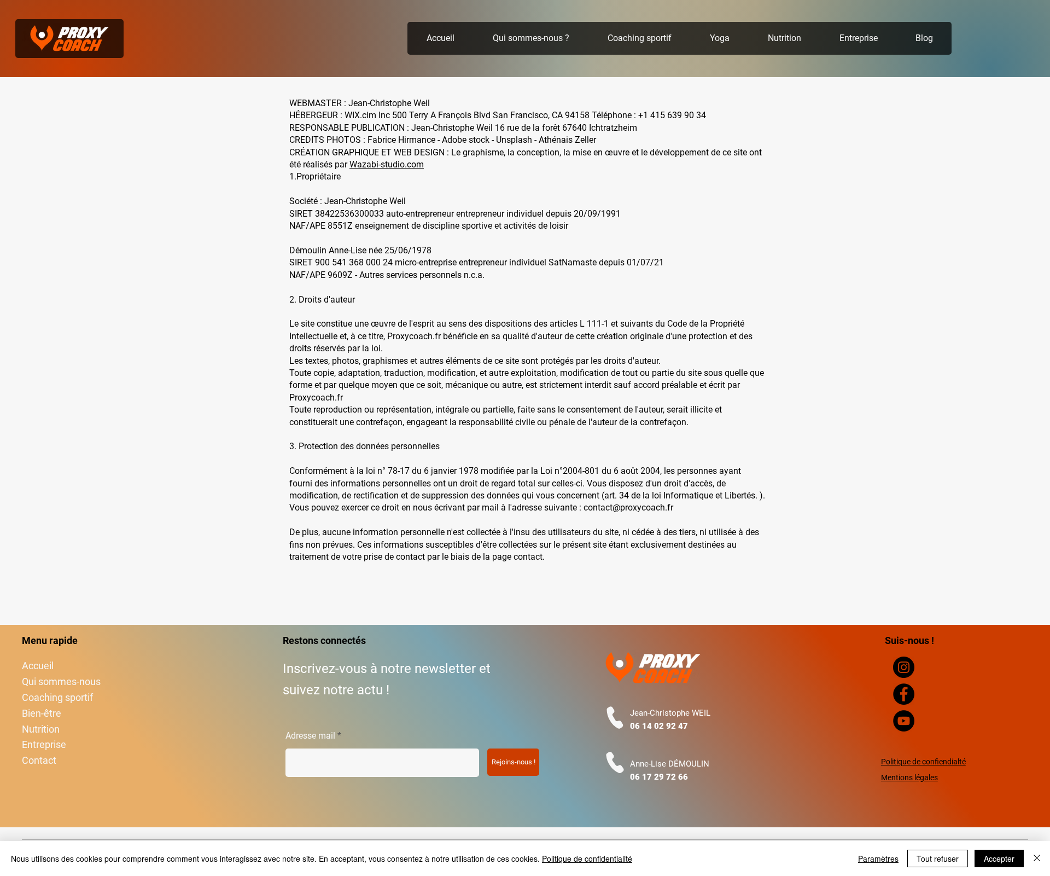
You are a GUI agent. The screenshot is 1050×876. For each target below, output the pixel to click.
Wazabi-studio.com (386, 164)
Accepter (999, 858)
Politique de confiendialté (923, 761)
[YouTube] (903, 721)
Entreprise (44, 744)
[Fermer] (1036, 858)
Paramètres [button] (878, 858)
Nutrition (41, 729)
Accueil (38, 665)
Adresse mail (310, 736)
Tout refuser (938, 858)
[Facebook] (903, 694)
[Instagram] (903, 667)
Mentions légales (909, 777)
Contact (39, 760)
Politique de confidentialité (587, 858)
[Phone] (615, 718)
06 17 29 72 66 (659, 777)
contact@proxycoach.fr (628, 507)
